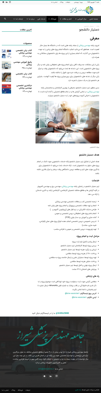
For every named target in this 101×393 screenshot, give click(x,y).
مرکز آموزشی (81, 19)
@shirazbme (62, 313)
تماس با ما (54, 2)
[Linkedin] (6, 2)
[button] (5, 19)
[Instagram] (9, 2)
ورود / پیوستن (78, 2)
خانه (97, 26)
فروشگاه (53, 19)
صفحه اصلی (93, 19)
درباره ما (31, 19)
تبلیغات (68, 2)
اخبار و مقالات (67, 19)
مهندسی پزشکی (84, 45)
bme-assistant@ (72, 293)
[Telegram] (3, 2)
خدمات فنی (41, 19)
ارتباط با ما (19, 19)
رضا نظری (78, 390)
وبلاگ (61, 2)
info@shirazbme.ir (46, 369)
